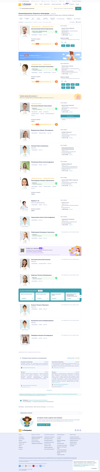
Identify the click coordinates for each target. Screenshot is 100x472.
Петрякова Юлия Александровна (42, 162)
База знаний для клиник (49, 449)
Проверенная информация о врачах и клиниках (37, 438)
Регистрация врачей (48, 440)
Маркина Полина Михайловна (41, 275)
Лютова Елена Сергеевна (39, 146)
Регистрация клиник (48, 438)
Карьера (20, 440)
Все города (72, 445)
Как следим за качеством (62, 445)
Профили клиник (73, 443)
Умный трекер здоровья (62, 449)
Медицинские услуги (74, 440)
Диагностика (47, 4)
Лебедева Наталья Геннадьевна (42, 335)
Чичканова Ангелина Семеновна (42, 66)
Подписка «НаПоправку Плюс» (62, 447)
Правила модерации (48, 447)
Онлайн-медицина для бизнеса (61, 452)
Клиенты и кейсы (47, 445)
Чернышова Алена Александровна (43, 217)
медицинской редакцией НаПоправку (37, 400)
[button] (36, 8)
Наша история (21, 438)
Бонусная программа (36, 441)
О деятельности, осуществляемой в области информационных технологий (33, 463)
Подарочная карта (60, 454)
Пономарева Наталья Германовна (42, 180)
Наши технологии (60, 443)
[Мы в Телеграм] (76, 430)
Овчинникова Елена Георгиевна (42, 29)
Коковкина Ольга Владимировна (42, 320)
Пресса (20, 445)
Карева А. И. (35, 201)
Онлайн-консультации (56, 4)
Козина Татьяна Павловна (40, 305)
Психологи (72, 4)
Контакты (20, 449)
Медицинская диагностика (75, 438)
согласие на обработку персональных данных (83, 464)
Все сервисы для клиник (49, 442)
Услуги (40, 4)
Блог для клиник (47, 443)
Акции (77, 4)
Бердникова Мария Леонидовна (42, 130)
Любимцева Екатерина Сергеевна (42, 232)
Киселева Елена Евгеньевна (40, 259)
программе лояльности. (68, 421)
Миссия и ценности (22, 442)
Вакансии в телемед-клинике (61, 441)
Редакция (21, 447)
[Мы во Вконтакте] (78, 430)
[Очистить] (51, 8)
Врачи (36, 4)
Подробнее (49, 390)
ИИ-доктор (65, 4)
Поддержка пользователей (37, 443)
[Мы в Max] (80, 430)
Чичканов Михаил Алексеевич (41, 106)
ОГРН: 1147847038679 (23, 470)
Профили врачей (73, 442)
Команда (59, 438)
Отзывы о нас (21, 443)
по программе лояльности (48, 97)
